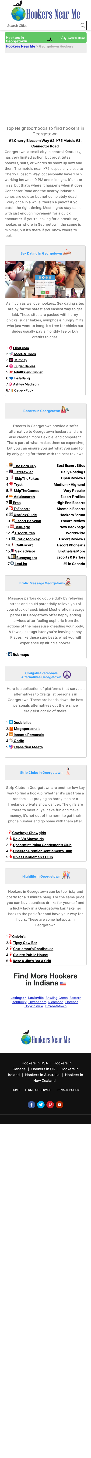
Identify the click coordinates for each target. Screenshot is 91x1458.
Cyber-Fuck (23, 390)
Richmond (55, 1002)
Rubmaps (20, 654)
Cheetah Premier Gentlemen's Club (42, 851)
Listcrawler (23, 472)
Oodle (18, 741)
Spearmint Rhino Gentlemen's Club (42, 845)
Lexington (18, 998)
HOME (16, 1090)
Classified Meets (28, 747)
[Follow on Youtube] (59, 1104)
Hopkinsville (33, 1006)
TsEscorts (21, 509)
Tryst (18, 484)
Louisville (36, 998)
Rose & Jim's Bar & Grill (32, 961)
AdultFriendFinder (28, 372)
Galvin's (18, 936)
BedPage (22, 527)
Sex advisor (24, 551)
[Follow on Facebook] (31, 1104)
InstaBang (21, 378)
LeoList (20, 564)
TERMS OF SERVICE (38, 1090)
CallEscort (24, 545)
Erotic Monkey (27, 539)
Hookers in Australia (42, 1075)
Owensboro (37, 1002)
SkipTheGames (26, 490)
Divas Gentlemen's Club (33, 857)
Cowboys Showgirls (29, 833)
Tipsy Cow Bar (25, 942)
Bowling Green (57, 998)
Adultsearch (24, 496)
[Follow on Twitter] (41, 1104)
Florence (71, 1002)
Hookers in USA (35, 1063)
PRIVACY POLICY (68, 1090)
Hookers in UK (43, 1069)
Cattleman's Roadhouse (33, 949)
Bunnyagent (26, 557)
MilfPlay (20, 360)
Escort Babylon (28, 521)
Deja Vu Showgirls (28, 839)
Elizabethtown (55, 1006)
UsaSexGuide (25, 515)
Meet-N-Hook (25, 354)
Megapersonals (26, 728)
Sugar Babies (24, 366)
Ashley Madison (25, 384)
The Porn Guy (24, 466)
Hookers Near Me (21, 46)
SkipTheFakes (26, 478)
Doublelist (22, 722)
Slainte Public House (30, 955)
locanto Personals (28, 734)
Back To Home (76, 38)
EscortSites (24, 533)
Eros (16, 503)
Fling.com (21, 348)
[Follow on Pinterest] (50, 1104)
